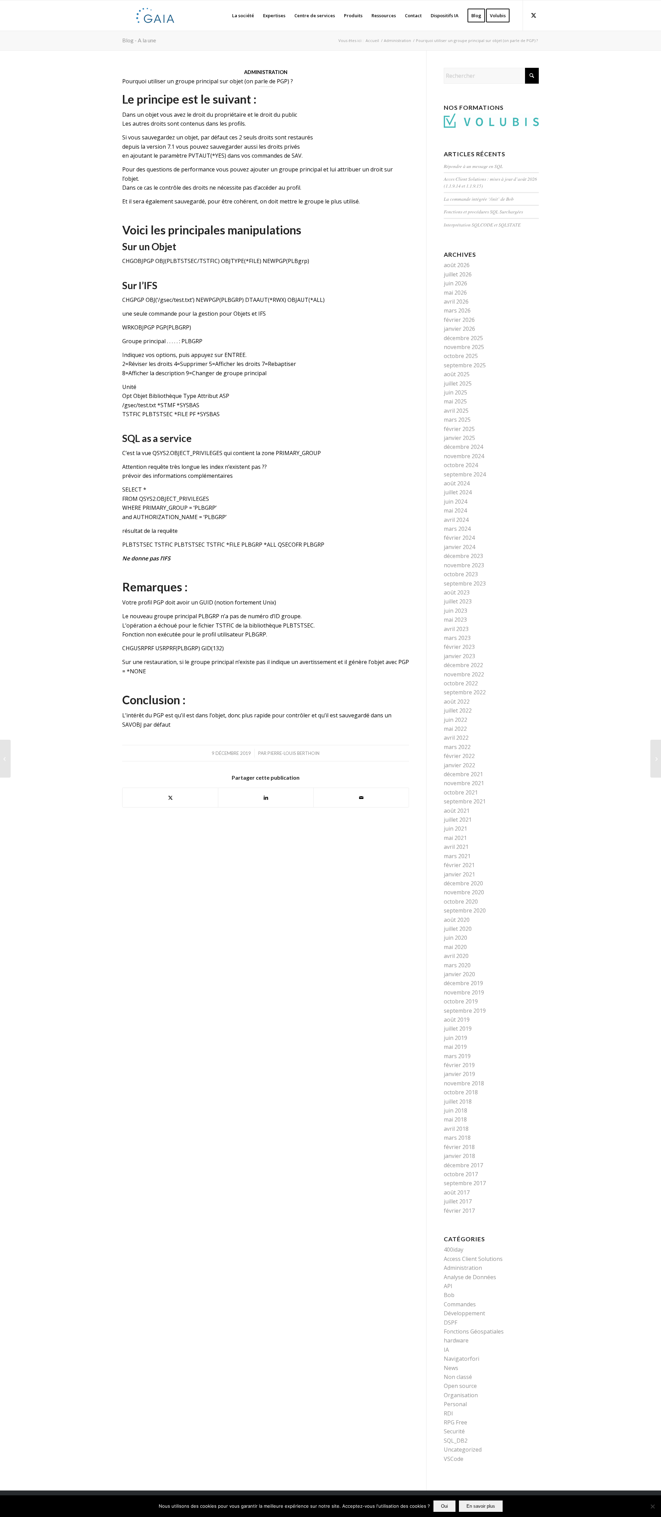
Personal (455, 1404)
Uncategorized (463, 1449)
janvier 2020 (459, 974)
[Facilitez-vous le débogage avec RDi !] (655, 759)
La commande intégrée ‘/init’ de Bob (479, 199)
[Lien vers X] (533, 15)
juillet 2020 (458, 929)
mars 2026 (457, 310)
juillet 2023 (458, 601)
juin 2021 (455, 828)
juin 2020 (455, 937)
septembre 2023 (465, 583)
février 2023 (459, 647)
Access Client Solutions (473, 1259)
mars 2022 (457, 747)
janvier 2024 (459, 547)
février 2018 (459, 1147)
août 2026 (457, 265)
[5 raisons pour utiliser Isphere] (5, 759)
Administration (265, 72)
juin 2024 (455, 501)
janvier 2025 (459, 438)
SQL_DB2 (456, 1440)
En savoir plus (480, 1506)
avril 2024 (456, 520)
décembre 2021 (463, 774)
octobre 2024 (461, 465)
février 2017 (459, 1210)
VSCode (453, 1459)
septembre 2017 (465, 1183)
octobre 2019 (461, 1001)
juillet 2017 (458, 1201)
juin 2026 (455, 283)
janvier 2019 (459, 1074)
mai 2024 (455, 510)
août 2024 (457, 483)
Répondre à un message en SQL (473, 166)
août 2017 (457, 1192)
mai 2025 (455, 401)
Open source (460, 1386)
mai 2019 (455, 1047)
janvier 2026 (459, 329)
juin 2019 (455, 1038)
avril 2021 (456, 847)
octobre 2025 (461, 356)
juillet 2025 (458, 383)
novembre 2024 (464, 456)
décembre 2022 (463, 665)
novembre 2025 (464, 347)
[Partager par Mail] (361, 797)
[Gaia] (155, 15)
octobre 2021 (461, 792)
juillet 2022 (458, 710)
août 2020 (457, 920)
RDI (448, 1413)
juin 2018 (455, 1110)
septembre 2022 (465, 692)
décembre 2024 (463, 447)
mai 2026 (455, 292)
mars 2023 (457, 638)
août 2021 (457, 810)
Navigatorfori (461, 1358)
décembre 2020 (463, 883)
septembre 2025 (465, 365)
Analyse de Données (470, 1277)
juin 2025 (455, 392)
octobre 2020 (461, 901)
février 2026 (459, 320)
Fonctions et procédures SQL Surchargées (483, 211)
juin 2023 (455, 610)
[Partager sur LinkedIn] (265, 797)
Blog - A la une (139, 40)
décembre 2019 (463, 983)
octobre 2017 (461, 1174)
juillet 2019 (458, 1028)
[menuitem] (243, 15)
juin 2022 (455, 720)
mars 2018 (457, 1137)
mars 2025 (457, 419)
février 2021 (459, 865)
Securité (454, 1431)
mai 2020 (455, 947)
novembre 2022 (464, 674)
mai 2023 (455, 619)
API (448, 1286)
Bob (449, 1295)
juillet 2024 (458, 492)
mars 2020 (457, 965)
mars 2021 (457, 856)
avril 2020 (456, 956)
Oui (444, 1506)
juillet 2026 (458, 274)
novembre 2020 (464, 892)
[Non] (652, 1506)
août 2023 (457, 592)
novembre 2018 (464, 1083)
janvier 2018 (459, 1156)
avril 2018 (456, 1129)
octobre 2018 (461, 1092)
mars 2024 (457, 529)
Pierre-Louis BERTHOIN (293, 753)
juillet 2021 (458, 819)
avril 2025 (456, 410)
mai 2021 (455, 838)
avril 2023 (456, 629)
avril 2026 (456, 301)
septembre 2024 (465, 474)
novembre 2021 (464, 783)
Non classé (458, 1377)
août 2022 (457, 701)
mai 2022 (455, 729)
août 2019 (457, 1019)
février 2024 (459, 537)
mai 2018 (455, 1119)
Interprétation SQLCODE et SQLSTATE (482, 224)
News (451, 1368)
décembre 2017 (463, 1165)
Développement (464, 1313)
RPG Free (455, 1422)
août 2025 (457, 374)
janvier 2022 (459, 765)
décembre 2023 (463, 556)
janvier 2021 (459, 874)
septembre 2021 (465, 801)
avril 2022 (456, 737)
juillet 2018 (458, 1101)
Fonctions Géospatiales (474, 1331)
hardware (456, 1340)
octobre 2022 (461, 683)
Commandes (460, 1304)
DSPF (450, 1322)
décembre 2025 (463, 338)
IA (446, 1349)
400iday (453, 1249)
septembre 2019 (465, 1010)
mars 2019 (457, 1056)
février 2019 (459, 1065)
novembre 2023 (464, 565)
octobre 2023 (461, 574)
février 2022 (459, 756)
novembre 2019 (464, 992)
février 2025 (459, 429)
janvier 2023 (459, 656)
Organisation (461, 1395)
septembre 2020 (465, 910)
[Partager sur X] (170, 797)
